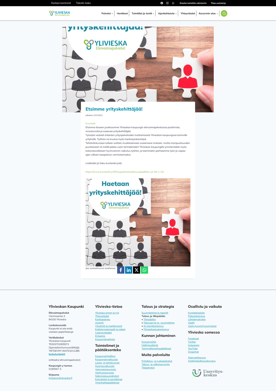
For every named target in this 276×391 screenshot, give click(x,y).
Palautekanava (196, 316)
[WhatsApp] (173, 3)
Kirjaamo (100, 335)
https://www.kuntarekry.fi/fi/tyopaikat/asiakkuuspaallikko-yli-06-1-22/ (125, 171)
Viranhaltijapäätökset (107, 382)
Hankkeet (122, 13)
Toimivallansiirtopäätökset (156, 348)
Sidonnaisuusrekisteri (107, 375)
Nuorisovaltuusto (104, 366)
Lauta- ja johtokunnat (107, 362)
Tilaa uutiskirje (218, 3)
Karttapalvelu (102, 319)
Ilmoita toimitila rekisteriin (193, 3)
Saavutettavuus (197, 357)
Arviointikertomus (153, 325)
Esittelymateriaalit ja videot (110, 329)
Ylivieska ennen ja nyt (107, 312)
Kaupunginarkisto (105, 339)
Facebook (193, 338)
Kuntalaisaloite (196, 312)
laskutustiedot (57, 354)
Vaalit (191, 322)
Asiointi (99, 322)
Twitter (192, 341)
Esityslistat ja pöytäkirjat (108, 379)
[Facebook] (161, 3)
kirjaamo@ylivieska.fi (60, 377)
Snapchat (193, 351)
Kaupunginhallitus (105, 356)
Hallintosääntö (150, 345)
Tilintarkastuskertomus (156, 329)
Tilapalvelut (148, 367)
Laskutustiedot (103, 332)
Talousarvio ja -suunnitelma (159, 322)
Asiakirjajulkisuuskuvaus (201, 360)
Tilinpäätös (149, 319)
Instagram (193, 345)
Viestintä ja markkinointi (108, 325)
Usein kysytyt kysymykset (202, 325)
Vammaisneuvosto (105, 369)
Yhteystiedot (188, 13)
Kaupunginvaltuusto (106, 359)
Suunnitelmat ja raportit (155, 312)
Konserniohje (149, 341)
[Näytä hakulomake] (224, 13)
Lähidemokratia (197, 319)
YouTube (193, 348)
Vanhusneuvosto (104, 372)
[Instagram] (167, 3)
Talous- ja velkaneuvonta (156, 364)
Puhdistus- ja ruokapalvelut (157, 360)
